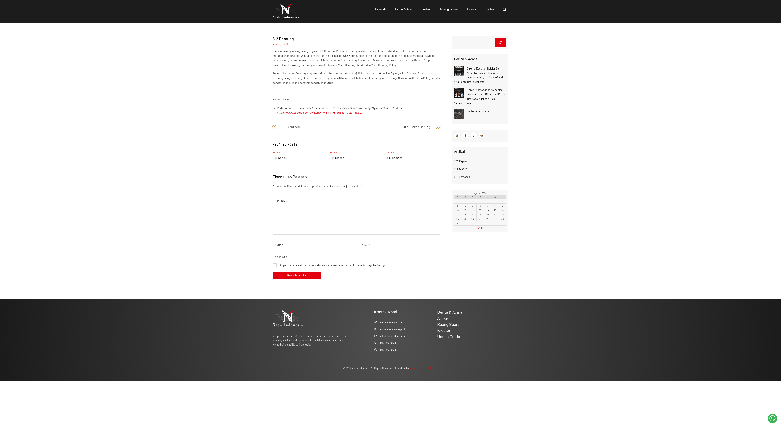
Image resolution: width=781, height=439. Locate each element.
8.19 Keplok (280, 158)
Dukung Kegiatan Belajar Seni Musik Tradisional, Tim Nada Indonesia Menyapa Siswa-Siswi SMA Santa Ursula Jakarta (478, 75)
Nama (279, 245)
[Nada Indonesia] (286, 18)
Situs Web (281, 257)
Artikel (427, 9)
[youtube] (481, 135)
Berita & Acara (404, 9)
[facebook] (465, 135)
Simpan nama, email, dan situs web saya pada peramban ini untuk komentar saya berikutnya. (332, 265)
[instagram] (457, 135)
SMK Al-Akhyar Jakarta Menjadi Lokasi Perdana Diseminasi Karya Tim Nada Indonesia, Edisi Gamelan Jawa (479, 96)
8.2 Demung (283, 38)
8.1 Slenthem (292, 127)
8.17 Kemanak (395, 158)
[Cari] (500, 42)
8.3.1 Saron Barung (417, 127)
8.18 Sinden (336, 158)
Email (366, 245)
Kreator (471, 9)
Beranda (380, 9)
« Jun (479, 227)
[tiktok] (473, 135)
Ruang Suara (449, 9)
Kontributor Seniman (479, 111)
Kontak (489, 9)
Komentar (282, 201)
